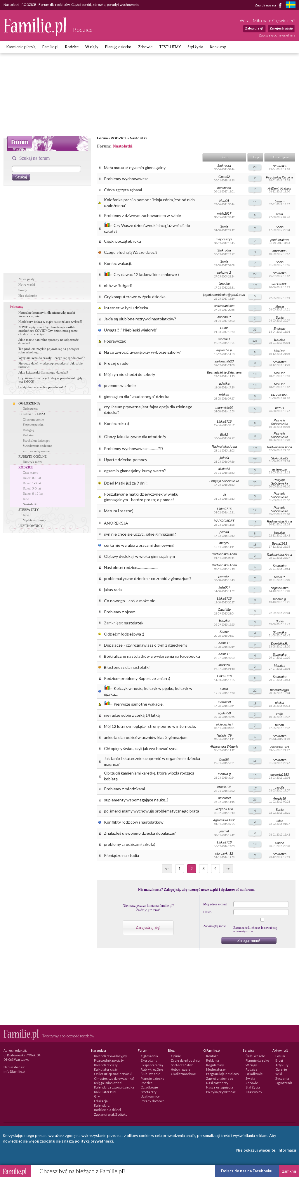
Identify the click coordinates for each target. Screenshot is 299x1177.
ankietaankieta (224, 306)
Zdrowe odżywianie (36, 451)
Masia (279, 306)
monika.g (279, 599)
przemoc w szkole (120, 385)
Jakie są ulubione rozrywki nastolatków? (140, 318)
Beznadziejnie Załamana (224, 372)
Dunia (224, 328)
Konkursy (218, 46)
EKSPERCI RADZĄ (32, 414)
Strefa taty (149, 1092)
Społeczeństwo (182, 1065)
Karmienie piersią (21, 46)
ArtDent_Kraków (279, 188)
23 (255, 167)
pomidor (224, 576)
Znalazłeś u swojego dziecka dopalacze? (140, 833)
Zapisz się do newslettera (277, 35)
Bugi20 (224, 759)
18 (255, 544)
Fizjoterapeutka (33, 424)
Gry (97, 1096)
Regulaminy (215, 1065)
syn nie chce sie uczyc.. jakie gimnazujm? (140, 534)
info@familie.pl (14, 1071)
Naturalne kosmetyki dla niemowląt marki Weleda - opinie (46, 314)
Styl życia (195, 46)
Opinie (176, 1056)
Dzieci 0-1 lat (32, 478)
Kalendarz (101, 1105)
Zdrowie (145, 46)
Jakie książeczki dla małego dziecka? (43, 372)
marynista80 (224, 407)
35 (255, 329)
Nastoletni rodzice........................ (131, 567)
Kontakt (212, 1056)
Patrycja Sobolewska (279, 422)
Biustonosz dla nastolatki (127, 667)
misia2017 (224, 213)
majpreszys (224, 239)
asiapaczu (279, 469)
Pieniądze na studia (121, 855)
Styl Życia (253, 1087)
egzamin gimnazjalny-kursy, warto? (135, 470)
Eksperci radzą (152, 1065)
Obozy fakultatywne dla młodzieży (135, 436)
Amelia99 (224, 798)
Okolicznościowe (183, 1074)
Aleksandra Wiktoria (224, 746)
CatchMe (224, 609)
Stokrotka (224, 165)
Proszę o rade (116, 363)
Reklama (212, 1060)
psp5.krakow (279, 240)
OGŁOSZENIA (29, 403)
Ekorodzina (149, 1060)
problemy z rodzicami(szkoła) (129, 844)
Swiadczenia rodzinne (37, 445)
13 (255, 374)
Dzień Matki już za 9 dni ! (126, 482)
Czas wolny (254, 1092)
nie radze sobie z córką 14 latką (132, 715)
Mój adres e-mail (215, 904)
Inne (26, 499)
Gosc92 (224, 176)
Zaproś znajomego (219, 1078)
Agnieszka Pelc (224, 820)
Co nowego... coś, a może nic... (131, 600)
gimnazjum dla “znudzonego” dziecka (136, 396)
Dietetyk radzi (32, 461)
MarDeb (279, 351)
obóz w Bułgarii (118, 285)
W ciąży (91, 46)
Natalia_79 (224, 735)
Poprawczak (115, 340)
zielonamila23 (224, 361)
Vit (224, 495)
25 (255, 482)
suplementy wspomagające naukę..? (136, 799)
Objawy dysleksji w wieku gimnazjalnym (139, 556)
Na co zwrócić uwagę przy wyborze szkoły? (142, 352)
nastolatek (133, 622)
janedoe (224, 283)
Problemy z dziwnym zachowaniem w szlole (142, 215)
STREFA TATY (28, 509)
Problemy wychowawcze (126, 178)
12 (255, 510)
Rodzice (72, 46)
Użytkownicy (150, 1096)
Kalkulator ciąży (106, 1069)
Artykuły (281, 1065)
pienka (224, 532)
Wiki (278, 1074)
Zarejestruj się (281, 28)
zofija (279, 714)
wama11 (224, 339)
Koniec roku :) (116, 423)
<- (167, 868)
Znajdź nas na (266, 5)
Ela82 (224, 434)
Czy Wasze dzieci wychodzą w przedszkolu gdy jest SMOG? (50, 379)
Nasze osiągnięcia (219, 1087)
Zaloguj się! (254, 28)
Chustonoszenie (33, 419)
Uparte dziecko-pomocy (125, 459)
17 (255, 788)
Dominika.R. (279, 643)
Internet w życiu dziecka (126, 307)
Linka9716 (224, 421)
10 (255, 385)
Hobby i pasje (180, 1069)
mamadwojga (279, 690)
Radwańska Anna (224, 446)
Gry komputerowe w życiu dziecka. (135, 296)
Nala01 (224, 200)
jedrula (224, 457)
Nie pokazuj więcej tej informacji (266, 1150)
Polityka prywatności (221, 1092)
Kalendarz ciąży (106, 1065)
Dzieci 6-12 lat (33, 493)
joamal (224, 831)
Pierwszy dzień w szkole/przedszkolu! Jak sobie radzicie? (50, 365)
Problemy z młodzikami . (125, 788)
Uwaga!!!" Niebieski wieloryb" (130, 329)
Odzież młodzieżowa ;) (124, 633)
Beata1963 (279, 543)
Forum (102, 138)
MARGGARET (224, 520)
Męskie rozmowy (34, 520)
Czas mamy (30, 472)
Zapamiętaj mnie (214, 926)
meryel (224, 543)
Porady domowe (152, 1101)
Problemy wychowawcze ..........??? (134, 448)
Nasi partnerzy (217, 1083)
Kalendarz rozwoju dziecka (114, 1087)
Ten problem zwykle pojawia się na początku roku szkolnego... (48, 350)
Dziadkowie (149, 1087)
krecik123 (224, 787)
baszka (279, 339)
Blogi (279, 1060)
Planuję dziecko (118, 46)
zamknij (289, 1171)
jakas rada (113, 589)
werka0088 (279, 284)
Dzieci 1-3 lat (32, 483)
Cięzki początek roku (122, 241)
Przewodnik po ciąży (109, 1060)
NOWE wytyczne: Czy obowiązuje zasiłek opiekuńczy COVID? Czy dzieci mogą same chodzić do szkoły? (48, 330)
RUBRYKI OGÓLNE (32, 456)
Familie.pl (50, 46)
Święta (250, 1078)
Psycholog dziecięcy (36, 440)
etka (280, 820)
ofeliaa (279, 702)
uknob (279, 725)
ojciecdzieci (224, 724)
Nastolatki (138, 138)
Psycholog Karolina (279, 177)
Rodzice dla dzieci (107, 1110)
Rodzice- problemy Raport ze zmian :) (137, 678)
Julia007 (224, 587)
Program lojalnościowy (222, 1074)
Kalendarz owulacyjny (110, 1056)
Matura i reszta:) (118, 510)
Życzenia (282, 1078)
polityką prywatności (94, 1141)
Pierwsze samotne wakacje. (139, 704)
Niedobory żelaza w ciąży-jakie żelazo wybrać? (50, 321)
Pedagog (28, 430)
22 (255, 690)
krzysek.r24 (224, 809)
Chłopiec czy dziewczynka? (114, 1078)
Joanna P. (224, 317)
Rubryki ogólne (152, 1069)
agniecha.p (224, 350)
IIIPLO (279, 408)
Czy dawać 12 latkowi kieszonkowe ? (147, 274)
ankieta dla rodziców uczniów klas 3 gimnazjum (145, 737)
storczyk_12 (224, 853)
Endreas (280, 328)
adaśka (224, 383)
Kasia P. (279, 577)
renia (279, 214)
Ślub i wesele (150, 1074)
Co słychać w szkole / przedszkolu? (42, 387)
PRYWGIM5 (279, 395)
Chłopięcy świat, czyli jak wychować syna (141, 748)
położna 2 (224, 272)
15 (255, 747)
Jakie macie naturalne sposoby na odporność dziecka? (48, 341)
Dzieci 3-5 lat (32, 488)
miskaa (224, 394)
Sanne (224, 631)
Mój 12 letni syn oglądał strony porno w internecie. (150, 726)
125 (255, 340)
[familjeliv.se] (290, 5)
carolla (279, 787)
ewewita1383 (279, 747)
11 (255, 202)
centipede (224, 188)
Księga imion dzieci (108, 1083)
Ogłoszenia (30, 408)
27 (255, 274)
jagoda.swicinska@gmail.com (224, 294)
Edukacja (101, 1101)
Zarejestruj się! (148, 927)
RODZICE (119, 138)
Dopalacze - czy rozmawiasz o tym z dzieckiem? (145, 645)
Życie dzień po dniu (185, 1060)
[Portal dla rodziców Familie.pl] (35, 34)
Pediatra (28, 435)
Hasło (207, 912)
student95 (279, 251)
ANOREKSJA (116, 522)
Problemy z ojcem (119, 611)
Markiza (224, 665)
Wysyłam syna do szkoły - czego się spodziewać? (51, 358)
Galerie (281, 1069)
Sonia (224, 226)
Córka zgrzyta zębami (123, 189)
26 (255, 799)
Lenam (279, 201)
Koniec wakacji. (118, 263)
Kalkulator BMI (105, 1092)
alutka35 (224, 469)
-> (228, 868)
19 (255, 285)
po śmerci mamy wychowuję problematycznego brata (151, 810)
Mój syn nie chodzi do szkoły (129, 374)
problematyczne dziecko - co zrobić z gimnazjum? (147, 578)
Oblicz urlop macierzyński (113, 1074)
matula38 (224, 702)
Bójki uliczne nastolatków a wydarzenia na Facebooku (152, 656)
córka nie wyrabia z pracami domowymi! (139, 545)
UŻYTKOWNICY (30, 525)
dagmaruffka (279, 588)
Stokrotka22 (279, 458)
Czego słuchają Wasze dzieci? (130, 252)
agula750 (224, 713)
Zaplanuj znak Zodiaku (111, 1114)
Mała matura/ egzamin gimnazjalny (135, 167)
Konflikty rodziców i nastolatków (134, 822)
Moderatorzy (216, 1069)
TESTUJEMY (170, 46)
